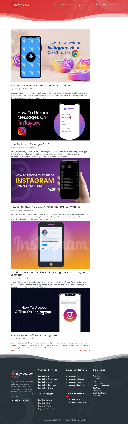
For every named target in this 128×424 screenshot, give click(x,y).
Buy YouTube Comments (47, 385)
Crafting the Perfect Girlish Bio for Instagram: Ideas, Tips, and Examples (48, 273)
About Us (96, 376)
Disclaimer (97, 395)
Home (56, 5)
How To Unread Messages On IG (30, 144)
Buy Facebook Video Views (76, 402)
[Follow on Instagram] (19, 400)
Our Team (96, 388)
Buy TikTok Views (44, 406)
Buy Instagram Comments (75, 385)
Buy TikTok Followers (45, 400)
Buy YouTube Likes (45, 382)
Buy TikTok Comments (46, 409)
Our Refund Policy (99, 393)
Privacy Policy (98, 383)
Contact (113, 5)
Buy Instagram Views (73, 382)
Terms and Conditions (101, 385)
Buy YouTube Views (45, 376)
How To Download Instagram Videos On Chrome (40, 85)
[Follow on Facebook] (12, 400)
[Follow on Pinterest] (27, 400)
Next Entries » (84, 350)
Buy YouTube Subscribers (47, 379)
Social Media (31, 89)
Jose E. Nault (15, 89)
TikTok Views (95, 5)
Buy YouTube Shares (45, 388)
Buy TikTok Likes (44, 403)
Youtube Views (67, 5)
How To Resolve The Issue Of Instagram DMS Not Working (46, 207)
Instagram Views (81, 5)
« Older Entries (16, 350)
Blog (105, 5)
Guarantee (97, 390)
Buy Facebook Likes (73, 399)
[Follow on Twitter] (23, 400)
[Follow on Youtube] (16, 400)
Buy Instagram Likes (73, 376)
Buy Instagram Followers (75, 379)
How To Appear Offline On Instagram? (34, 335)
